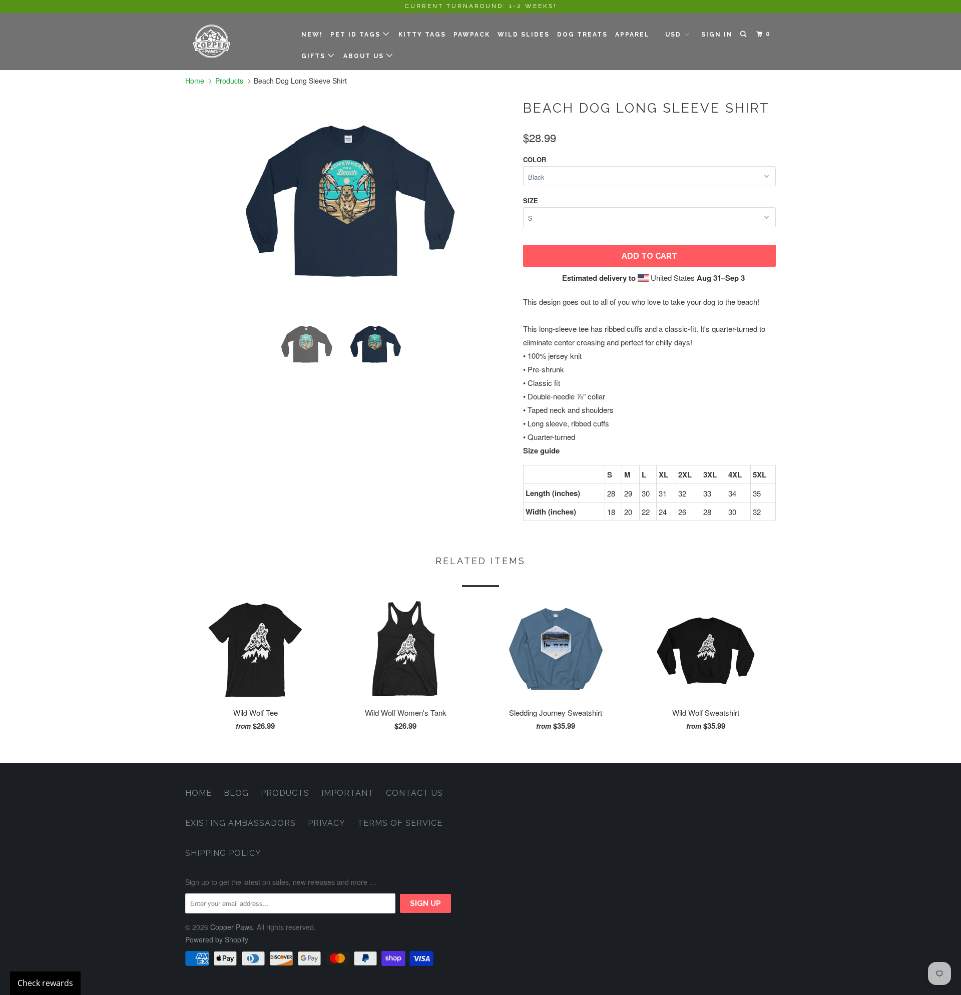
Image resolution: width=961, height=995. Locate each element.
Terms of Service (399, 823)
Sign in (717, 34)
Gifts (314, 56)
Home (198, 793)
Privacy (326, 823)
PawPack (471, 34)
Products (229, 81)
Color (534, 159)
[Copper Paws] (236, 41)
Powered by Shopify (216, 939)
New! (312, 34)
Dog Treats (582, 34)
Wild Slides (524, 34)
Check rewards (45, 982)
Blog (236, 793)
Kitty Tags (422, 34)
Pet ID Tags (356, 34)
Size (530, 200)
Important (347, 793)
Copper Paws (231, 927)
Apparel (632, 34)
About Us (364, 56)
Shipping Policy (223, 853)
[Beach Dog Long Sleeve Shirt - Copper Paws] (349, 203)
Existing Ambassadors (240, 823)
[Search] (744, 34)
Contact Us (414, 793)
